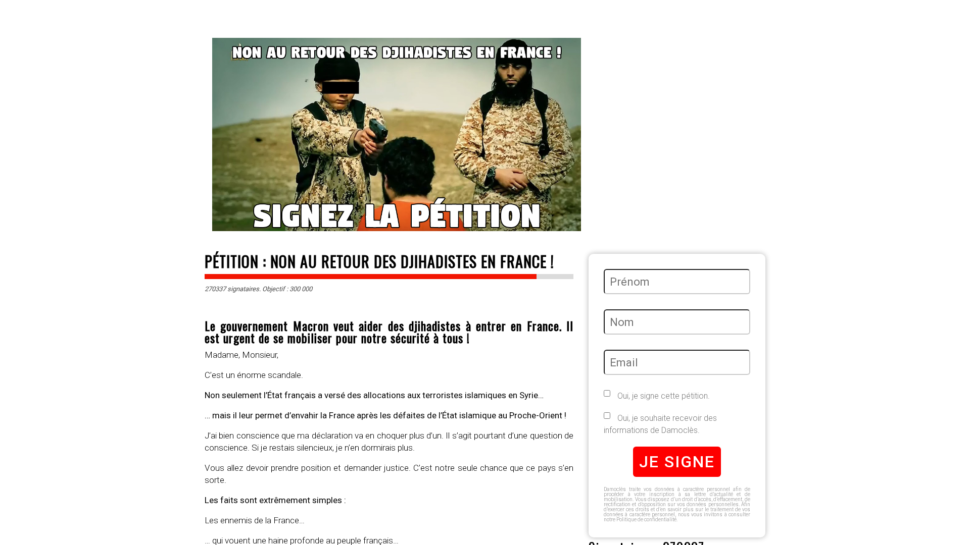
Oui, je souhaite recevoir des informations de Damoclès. (660, 424)
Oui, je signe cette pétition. (662, 396)
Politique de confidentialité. (646, 519)
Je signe (677, 461)
